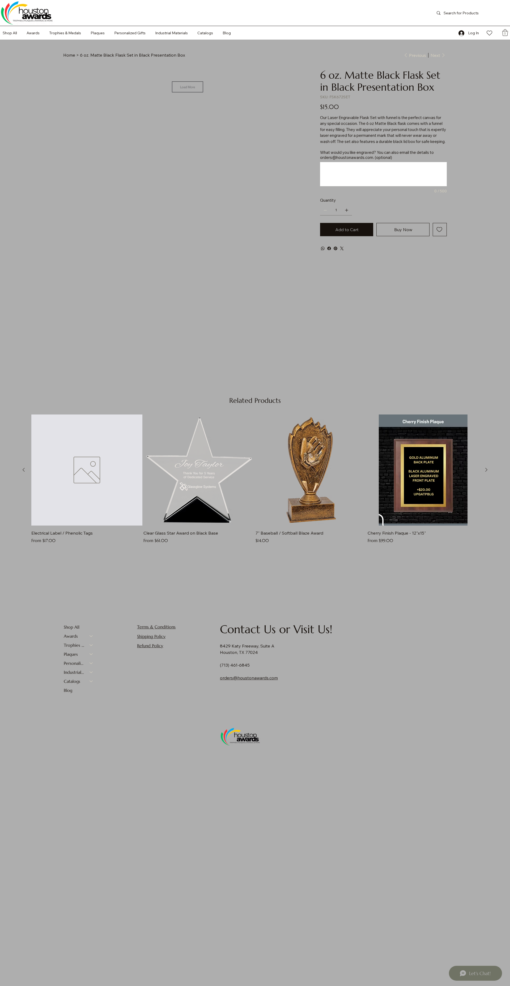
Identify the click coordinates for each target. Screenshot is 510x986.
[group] (255, 479)
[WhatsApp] (322, 248)
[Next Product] (486, 470)
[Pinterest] (335, 248)
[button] (205, 33)
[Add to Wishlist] (440, 229)
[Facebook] (329, 248)
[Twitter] (342, 248)
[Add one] (346, 210)
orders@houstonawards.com (346, 157)
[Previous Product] (23, 470)
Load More (187, 87)
